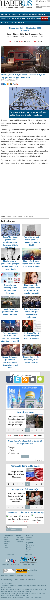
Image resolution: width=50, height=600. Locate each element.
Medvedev (23, 580)
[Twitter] (5, 84)
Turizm (18, 18)
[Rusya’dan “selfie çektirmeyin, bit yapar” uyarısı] (32, 345)
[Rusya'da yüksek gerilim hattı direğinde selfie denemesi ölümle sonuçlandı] (11, 225)
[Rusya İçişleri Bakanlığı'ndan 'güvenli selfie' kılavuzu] (11, 273)
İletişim (28, 547)
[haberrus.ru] (16, 4)
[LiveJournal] (13, 84)
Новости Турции (7, 580)
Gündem (41, 14)
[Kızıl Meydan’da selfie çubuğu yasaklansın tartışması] (32, 297)
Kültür (10, 18)
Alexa (27, 597)
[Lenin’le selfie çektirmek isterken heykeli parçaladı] (11, 297)
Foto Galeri (19, 537)
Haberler (15, 14)
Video (6, 547)
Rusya (8, 216)
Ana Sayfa (5, 14)
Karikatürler (19, 541)
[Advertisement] (25, 189)
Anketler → (38, 460)
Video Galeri (20, 539)
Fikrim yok (14, 453)
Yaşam (45, 18)
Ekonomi (33, 14)
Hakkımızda (30, 545)
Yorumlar (29, 537)
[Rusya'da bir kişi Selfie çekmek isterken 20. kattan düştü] (32, 225)
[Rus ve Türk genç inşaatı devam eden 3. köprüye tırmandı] (32, 249)
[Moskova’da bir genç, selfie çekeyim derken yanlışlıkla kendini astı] (11, 249)
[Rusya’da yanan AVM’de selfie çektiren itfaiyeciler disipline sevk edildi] (11, 321)
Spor (38, 18)
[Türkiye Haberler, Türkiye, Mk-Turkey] (28, 560)
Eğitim (6, 543)
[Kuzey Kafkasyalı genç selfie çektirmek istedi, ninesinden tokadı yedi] (11, 345)
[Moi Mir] (11, 84)
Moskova (31, 580)
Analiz (3, 18)
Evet (12, 450)
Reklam (28, 549)
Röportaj (5, 23)
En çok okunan (25, 412)
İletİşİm (21, 23)
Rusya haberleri (17, 216)
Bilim (33, 18)
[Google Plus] (16, 84)
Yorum (14, 23)
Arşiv (28, 551)
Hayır (12, 448)
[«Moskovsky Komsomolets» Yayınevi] (10, 560)
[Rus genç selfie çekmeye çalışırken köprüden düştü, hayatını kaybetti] (32, 273)
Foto (5, 545)
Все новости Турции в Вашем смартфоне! (17, 575)
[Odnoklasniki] (8, 84)
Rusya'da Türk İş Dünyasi (25, 466)
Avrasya (26, 18)
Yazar (28, 539)
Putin (16, 580)
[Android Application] (40, 379)
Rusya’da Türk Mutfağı (25, 489)
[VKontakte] (2, 84)
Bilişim (6, 537)
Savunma (7, 541)
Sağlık (6, 539)
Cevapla (25, 457)
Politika (24, 14)
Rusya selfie (28, 216)
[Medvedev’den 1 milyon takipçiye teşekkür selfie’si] (32, 321)
